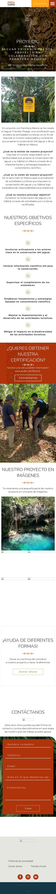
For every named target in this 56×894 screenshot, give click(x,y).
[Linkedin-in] (35, 877)
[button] (52, 3)
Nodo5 (28, 891)
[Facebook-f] (20, 877)
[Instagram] (28, 877)
